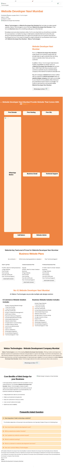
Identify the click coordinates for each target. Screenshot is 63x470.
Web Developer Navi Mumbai (48, 456)
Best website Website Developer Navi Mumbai (36, 452)
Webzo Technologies (21, 15)
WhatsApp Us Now (8, 279)
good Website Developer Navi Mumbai (48, 454)
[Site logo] (5, 4)
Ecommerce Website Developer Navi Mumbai (26, 454)
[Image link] (59, 4)
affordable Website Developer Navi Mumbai (12, 452)
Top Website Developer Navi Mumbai (31, 456)
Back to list (4, 459)
